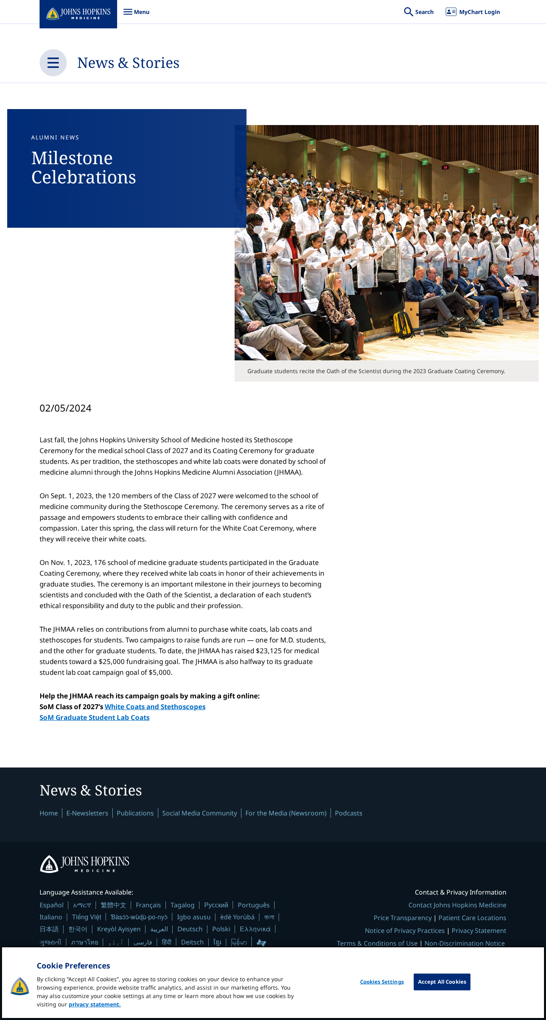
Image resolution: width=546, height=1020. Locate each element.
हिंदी (166, 941)
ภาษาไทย (84, 942)
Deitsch (192, 942)
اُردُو (116, 942)
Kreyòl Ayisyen (119, 929)
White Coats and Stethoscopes (155, 706)
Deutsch (190, 929)
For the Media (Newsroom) (286, 813)
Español (52, 905)
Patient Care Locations (472, 917)
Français (148, 905)
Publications (135, 813)
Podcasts (349, 813)
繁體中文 (113, 905)
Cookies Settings (382, 981)
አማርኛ (82, 905)
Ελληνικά (255, 928)
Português (254, 905)
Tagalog (183, 905)
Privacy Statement (479, 930)
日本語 (49, 929)
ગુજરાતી (51, 942)
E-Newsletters (87, 813)
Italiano (51, 917)
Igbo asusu (194, 917)
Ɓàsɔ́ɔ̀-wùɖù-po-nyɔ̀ (139, 916)
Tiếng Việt (86, 916)
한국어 (78, 929)
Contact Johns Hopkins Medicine (457, 905)
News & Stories (128, 62)
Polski (221, 929)
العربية (159, 929)
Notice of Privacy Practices (405, 930)
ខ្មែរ (217, 942)
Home (49, 813)
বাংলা (269, 917)
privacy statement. (95, 1004)
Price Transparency (403, 917)
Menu (136, 16)
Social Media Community (199, 813)
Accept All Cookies (442, 981)
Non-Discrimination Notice (464, 943)
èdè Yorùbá (237, 917)
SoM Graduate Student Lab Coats (94, 717)
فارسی (143, 942)
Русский (216, 904)
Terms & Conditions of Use (377, 943)
